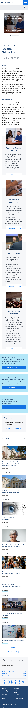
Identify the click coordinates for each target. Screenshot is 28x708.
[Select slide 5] (18, 35)
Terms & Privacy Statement (17, 695)
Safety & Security (6, 694)
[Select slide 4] (16, 35)
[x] (23, 682)
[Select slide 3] (14, 35)
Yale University (5, 698)
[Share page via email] (15, 58)
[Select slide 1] (10, 35)
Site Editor (16, 688)
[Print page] (18, 58)
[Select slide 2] (12, 35)
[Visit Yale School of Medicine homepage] (14, 660)
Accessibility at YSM (6, 691)
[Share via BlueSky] (12, 58)
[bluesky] (4, 682)
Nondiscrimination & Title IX (18, 691)
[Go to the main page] (8, 2)
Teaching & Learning (18, 107)
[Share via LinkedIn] (9, 58)
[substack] (19, 682)
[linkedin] (15, 682)
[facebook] (8, 682)
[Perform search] (21, 2)
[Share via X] (4, 58)
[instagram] (11, 682)
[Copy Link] (24, 439)
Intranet (4, 688)
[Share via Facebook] (6, 58)
